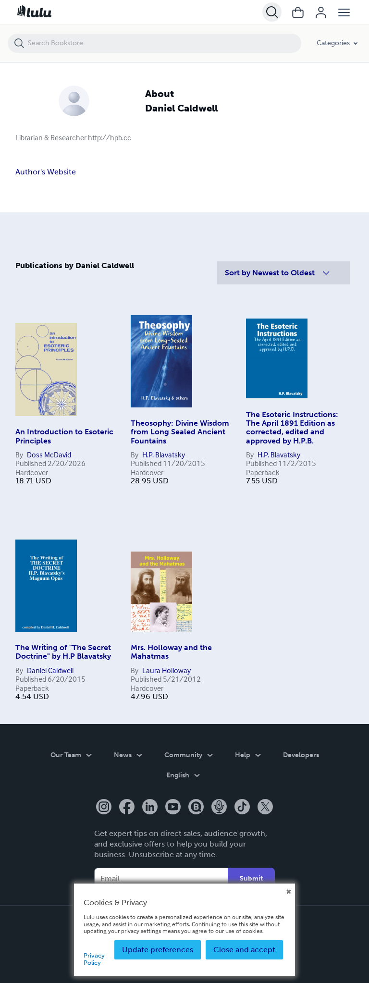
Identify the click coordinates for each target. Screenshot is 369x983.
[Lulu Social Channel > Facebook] (127, 807)
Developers (301, 755)
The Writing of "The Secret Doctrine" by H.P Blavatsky (63, 652)
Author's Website (45, 171)
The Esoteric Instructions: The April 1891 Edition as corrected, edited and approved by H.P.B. (292, 427)
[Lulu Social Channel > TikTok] (242, 807)
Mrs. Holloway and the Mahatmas (171, 652)
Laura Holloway (166, 670)
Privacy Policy (94, 959)
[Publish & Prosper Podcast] (219, 807)
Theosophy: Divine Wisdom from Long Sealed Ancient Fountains (180, 431)
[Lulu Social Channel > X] (265, 807)
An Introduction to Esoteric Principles (64, 436)
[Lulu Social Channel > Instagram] (103, 807)
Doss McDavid (49, 454)
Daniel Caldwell (50, 670)
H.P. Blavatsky (163, 454)
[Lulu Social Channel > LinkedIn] (150, 807)
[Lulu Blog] (196, 807)
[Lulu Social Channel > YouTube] (173, 807)
